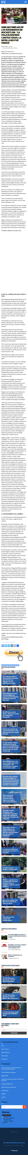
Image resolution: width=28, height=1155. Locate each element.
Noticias (10, 46)
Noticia (15, 48)
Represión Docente (14, 665)
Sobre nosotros (5, 1049)
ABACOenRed (4, 1075)
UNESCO (3, 1094)
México (12, 48)
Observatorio (4, 1055)
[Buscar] (25, 1107)
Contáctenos (4, 1059)
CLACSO (3, 1097)
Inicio (2, 1045)
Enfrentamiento (5, 665)
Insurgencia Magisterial (7, 1084)
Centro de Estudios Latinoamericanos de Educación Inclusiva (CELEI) (11, 1068)
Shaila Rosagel (7, 57)
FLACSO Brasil (4, 1090)
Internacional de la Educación (8, 1087)
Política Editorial (5, 1052)
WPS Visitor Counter (11, 1122)
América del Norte (6, 48)
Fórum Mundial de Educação (8, 1072)
